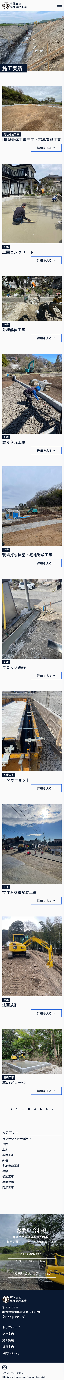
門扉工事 (8, 1187)
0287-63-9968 (32, 1254)
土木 (5, 1149)
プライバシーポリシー (14, 1373)
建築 (5, 1171)
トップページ (11, 1327)
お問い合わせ (11, 1353)
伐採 (5, 1144)
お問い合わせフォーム (32, 1273)
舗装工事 (8, 1176)
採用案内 (8, 1346)
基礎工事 (8, 1154)
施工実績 (8, 1340)
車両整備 (8, 1182)
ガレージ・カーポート (17, 1138)
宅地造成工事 (11, 1165)
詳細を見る (44, 147)
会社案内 (8, 1333)
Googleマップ (15, 1317)
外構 (5, 1160)
